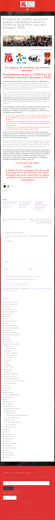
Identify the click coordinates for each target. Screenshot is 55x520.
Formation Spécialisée (10, 332)
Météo (6, 390)
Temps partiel (9, 427)
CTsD (25, 32)
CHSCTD (8, 360)
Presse (6, 432)
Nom (6, 262)
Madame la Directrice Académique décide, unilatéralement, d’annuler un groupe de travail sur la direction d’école (41, 221)
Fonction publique (11, 374)
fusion (6, 337)
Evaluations (8, 330)
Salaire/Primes (8, 445)
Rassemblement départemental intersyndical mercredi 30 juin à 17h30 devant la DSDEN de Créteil (42, 204)
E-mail (7, 269)
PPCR (6, 429)
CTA (7, 362)
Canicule (7, 307)
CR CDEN (9, 355)
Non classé (7, 402)
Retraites (7, 441)
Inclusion (7, 341)
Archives (27, 505)
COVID (6, 316)
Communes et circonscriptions (14, 381)
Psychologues (8, 434)
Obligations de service (12, 408)
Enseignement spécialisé (11, 328)
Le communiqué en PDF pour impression (40, 49)
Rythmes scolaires (9, 443)
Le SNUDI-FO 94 (9, 376)
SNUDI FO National (9, 448)
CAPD (7, 346)
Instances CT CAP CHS (10, 344)
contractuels (8, 314)
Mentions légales (27, 502)
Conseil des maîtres (10, 311)
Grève (28, 32)
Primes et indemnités (11, 418)
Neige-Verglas (8, 397)
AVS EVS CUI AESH (9, 304)
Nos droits (7, 404)
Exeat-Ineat (10, 413)
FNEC (7, 371)
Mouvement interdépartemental (17, 415)
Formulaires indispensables (12, 334)
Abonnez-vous (8, 488)
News (6, 399)
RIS (7, 385)
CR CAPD (9, 348)
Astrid (32, 517)
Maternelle (7, 388)
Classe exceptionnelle (13, 422)
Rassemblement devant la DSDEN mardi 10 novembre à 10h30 (10, 203)
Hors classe (10, 424)
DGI (5, 318)
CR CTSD (9, 367)
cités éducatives (9, 309)
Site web (30, 269)
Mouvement (8, 392)
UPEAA (6, 457)
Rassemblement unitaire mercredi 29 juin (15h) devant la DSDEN (25, 203)
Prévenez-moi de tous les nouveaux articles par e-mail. (20, 279)
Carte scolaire (11, 353)
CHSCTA (8, 357)
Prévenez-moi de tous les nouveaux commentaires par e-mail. (22, 276)
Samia (18, 32)
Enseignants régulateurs (11, 325)
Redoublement (8, 436)
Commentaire (9, 241)
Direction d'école (9, 321)
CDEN (7, 351)
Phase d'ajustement (11, 394)
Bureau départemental (12, 378)
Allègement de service (10, 302)
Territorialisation (9, 455)
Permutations (9, 411)
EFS (5, 323)
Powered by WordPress (20, 517)
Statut (6, 450)
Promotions (9, 420)
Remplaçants (34, 32)
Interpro (7, 369)
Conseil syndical (10, 383)
